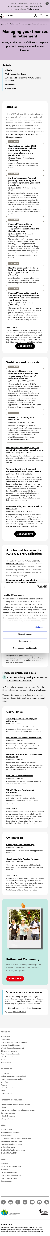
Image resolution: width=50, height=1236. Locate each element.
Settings (39, 627)
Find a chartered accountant (11, 1054)
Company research (8, 1113)
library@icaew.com (14, 137)
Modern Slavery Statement (10, 1133)
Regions (4, 1085)
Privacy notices (6, 1135)
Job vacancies (6, 1063)
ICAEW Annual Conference (11, 1175)
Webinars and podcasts (15, 74)
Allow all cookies (25, 634)
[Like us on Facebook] (17, 1202)
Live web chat (13, 1008)
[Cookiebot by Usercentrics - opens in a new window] (36, 586)
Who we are (5, 1036)
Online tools (10, 88)
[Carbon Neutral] (11, 1212)
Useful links (10, 84)
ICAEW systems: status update (12, 1079)
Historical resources (8, 1116)
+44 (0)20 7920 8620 (17, 1012)
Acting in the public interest (10, 1045)
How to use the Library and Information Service (18, 1110)
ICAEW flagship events (9, 1178)
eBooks (8, 70)
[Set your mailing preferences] (39, 1202)
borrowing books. (38, 690)
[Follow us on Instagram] (25, 1202)
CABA (3, 1091)
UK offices (4, 1082)
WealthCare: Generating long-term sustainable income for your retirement (24, 449)
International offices (8, 1088)
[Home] (8, 15)
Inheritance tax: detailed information (24, 738)
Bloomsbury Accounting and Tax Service (15, 1104)
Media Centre (6, 1060)
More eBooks (25, 346)
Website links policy (8, 1147)
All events (4, 1164)
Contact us (5, 1073)
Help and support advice (21, 134)
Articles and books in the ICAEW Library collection (23, 79)
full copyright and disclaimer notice (23, 823)
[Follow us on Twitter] (3, 1202)
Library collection (7, 1119)
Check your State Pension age (20, 845)
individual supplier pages (16, 342)
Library (3, 1107)
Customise (23, 641)
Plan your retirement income (19, 776)
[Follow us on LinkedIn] (10, 1202)
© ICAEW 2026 (6, 1224)
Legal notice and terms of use (11, 1144)
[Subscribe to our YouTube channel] (32, 1202)
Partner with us (6, 1094)
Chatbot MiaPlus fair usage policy (13, 1150)
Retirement (14, 24)
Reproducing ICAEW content (11, 1141)
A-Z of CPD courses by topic (11, 1167)
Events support (6, 1181)
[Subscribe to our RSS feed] (46, 1202)
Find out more (33, 9)
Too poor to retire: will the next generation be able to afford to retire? (24, 470)
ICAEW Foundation (8, 1057)
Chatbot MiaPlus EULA (9, 1153)
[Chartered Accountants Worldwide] (43, 1212)
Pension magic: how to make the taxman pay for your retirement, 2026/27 (21, 582)
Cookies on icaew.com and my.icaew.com (16, 1138)
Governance (5, 1039)
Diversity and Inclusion (9, 1051)
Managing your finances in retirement (34, 24)
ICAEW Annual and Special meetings (14, 1042)
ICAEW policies (6, 1130)
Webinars (4, 1169)
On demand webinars (9, 1172)
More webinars (25, 534)
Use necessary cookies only (25, 648)
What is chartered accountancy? (12, 1048)
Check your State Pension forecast (22, 859)
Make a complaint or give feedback (13, 1076)
